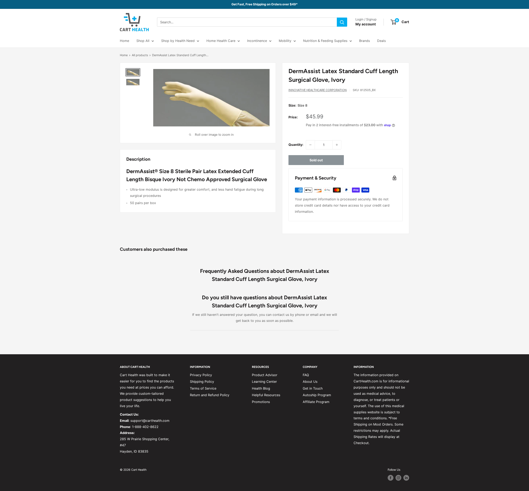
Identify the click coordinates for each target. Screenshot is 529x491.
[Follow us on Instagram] (398, 477)
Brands (364, 41)
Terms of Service (203, 388)
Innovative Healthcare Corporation (317, 90)
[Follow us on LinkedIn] (406, 477)
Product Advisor (264, 375)
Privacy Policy (201, 375)
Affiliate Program (316, 402)
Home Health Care (220, 41)
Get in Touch (313, 388)
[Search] (342, 22)
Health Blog (261, 388)
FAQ (306, 375)
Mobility (285, 41)
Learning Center (264, 381)
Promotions (261, 402)
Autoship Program (317, 395)
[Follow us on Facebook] (390, 477)
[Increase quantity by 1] (336, 144)
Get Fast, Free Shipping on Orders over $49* (264, 4)
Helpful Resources (266, 395)
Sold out (316, 160)
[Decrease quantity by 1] (310, 144)
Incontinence (257, 41)
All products (140, 55)
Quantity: (295, 145)
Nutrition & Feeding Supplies (325, 41)
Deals (381, 41)
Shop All (142, 41)
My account (365, 24)
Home (124, 41)
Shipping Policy (202, 381)
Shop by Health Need (178, 41)
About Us (310, 381)
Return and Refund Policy (209, 395)
